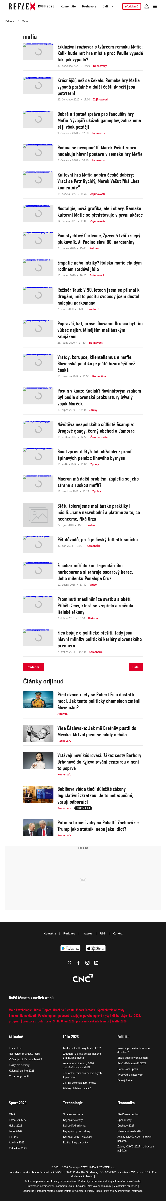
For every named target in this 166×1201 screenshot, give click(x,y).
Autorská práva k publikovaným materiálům (50, 1181)
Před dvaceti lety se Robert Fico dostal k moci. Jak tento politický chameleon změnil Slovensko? (98, 700)
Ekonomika (126, 1102)
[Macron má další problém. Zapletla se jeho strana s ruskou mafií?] (38, 484)
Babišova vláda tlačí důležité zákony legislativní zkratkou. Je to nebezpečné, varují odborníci (95, 795)
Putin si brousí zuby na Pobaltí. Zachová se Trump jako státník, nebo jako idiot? (98, 826)
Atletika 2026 (16, 1142)
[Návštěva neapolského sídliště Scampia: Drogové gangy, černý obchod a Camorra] (38, 430)
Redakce (69, 933)
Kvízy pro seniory (19, 1065)
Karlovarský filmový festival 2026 (82, 1048)
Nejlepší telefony (73, 1119)
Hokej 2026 (15, 1125)
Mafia (25, 21)
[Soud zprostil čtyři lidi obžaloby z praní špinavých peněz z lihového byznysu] (38, 457)
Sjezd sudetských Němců (132, 1057)
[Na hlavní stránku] (22, 6)
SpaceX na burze (73, 1114)
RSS (102, 933)
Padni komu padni (127, 1069)
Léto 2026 (71, 1036)
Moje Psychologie (20, 1010)
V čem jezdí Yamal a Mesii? (25, 1059)
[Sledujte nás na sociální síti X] (69, 962)
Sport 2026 (18, 1102)
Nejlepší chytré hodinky (77, 1131)
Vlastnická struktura (125, 1186)
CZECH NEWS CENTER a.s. (98, 1167)
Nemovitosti (28, 1015)
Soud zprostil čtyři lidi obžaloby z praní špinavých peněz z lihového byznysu (94, 455)
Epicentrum (15, 1048)
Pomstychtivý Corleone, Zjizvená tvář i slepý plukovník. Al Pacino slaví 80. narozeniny (98, 239)
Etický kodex (94, 1190)
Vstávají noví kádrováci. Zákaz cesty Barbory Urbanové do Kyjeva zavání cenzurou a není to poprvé (99, 761)
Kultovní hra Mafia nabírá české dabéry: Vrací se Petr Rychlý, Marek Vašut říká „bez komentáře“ (98, 181)
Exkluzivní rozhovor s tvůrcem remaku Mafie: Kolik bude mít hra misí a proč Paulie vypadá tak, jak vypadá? (100, 53)
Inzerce (88, 933)
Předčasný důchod (128, 1114)
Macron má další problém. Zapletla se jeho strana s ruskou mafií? (98, 482)
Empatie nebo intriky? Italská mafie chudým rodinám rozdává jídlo (99, 266)
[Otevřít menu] (155, 6)
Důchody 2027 (125, 1125)
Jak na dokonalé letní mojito (79, 1082)
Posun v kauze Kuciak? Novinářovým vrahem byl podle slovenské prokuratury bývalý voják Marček (99, 397)
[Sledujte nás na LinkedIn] (96, 962)
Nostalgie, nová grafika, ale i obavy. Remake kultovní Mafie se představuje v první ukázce (100, 211)
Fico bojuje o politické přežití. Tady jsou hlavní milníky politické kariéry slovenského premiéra (99, 639)
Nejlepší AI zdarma (74, 1125)
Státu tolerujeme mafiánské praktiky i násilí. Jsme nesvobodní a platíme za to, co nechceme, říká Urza (98, 512)
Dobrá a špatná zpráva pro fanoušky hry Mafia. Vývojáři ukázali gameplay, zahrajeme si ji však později (99, 120)
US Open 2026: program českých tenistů (83, 1021)
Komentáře (68, 6)
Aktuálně (16, 1036)
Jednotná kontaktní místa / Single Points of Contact (53, 1190)
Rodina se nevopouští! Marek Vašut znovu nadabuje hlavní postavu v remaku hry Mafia (100, 151)
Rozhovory (89, 6)
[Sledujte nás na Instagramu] (87, 962)
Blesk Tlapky (42, 1010)
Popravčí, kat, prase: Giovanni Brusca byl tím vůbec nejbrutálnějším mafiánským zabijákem (100, 329)
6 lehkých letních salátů (77, 1088)
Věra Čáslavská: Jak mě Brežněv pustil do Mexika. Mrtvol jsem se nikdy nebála (96, 731)
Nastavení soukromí (100, 1186)
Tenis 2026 (15, 1131)
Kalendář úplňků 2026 (21, 1070)
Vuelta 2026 (119, 1021)
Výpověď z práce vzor (130, 1074)
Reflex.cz (10, 21)
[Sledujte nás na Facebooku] (78, 962)
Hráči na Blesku (63, 1010)
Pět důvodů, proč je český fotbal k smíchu (97, 539)
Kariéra (117, 933)
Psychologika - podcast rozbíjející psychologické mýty (73, 1015)
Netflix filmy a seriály (75, 1142)
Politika (123, 1036)
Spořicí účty (124, 1119)
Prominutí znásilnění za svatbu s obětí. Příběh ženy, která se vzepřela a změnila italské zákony (95, 605)
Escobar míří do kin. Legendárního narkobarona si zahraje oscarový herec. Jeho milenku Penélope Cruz (95, 571)
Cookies (81, 1186)
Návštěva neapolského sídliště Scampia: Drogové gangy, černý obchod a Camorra (96, 427)
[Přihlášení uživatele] (147, 6)
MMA (12, 1114)
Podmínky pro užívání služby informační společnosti (109, 1181)
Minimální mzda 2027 (130, 1131)
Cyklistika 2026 (18, 1148)
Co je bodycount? (19, 1076)
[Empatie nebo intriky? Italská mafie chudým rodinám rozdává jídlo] (38, 268)
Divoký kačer (125, 1080)
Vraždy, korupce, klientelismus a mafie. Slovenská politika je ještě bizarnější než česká (96, 363)
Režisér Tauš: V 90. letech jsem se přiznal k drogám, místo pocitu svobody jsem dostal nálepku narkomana (98, 296)
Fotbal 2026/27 (17, 1119)
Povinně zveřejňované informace (123, 1190)
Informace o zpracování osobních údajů (51, 1186)
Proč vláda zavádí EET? (131, 1063)
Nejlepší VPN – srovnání (77, 1136)
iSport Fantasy (85, 1010)
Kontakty (50, 933)
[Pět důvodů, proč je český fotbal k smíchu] (38, 544)
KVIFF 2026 (46, 6)
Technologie (73, 1102)
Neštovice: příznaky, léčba (24, 1053)
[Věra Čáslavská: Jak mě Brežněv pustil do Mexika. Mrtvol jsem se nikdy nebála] (38, 734)
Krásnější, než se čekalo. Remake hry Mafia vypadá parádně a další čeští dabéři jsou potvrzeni (98, 86)
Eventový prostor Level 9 (39, 1021)
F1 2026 (13, 1136)
